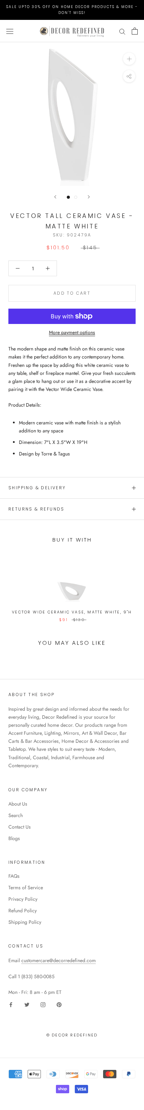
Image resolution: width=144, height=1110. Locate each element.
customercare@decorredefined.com (58, 960)
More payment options (72, 332)
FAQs (14, 876)
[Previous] (55, 196)
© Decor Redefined (72, 1035)
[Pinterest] (59, 1004)
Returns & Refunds (36, 509)
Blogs (14, 838)
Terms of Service (25, 887)
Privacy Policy (22, 899)
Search (15, 815)
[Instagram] (43, 1004)
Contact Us (19, 826)
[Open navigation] (9, 31)
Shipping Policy (24, 922)
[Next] (89, 196)
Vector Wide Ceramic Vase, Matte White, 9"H (72, 612)
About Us (17, 803)
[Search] (122, 31)
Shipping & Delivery (37, 488)
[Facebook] (10, 1004)
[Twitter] (26, 1004)
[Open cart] (135, 31)
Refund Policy (22, 910)
